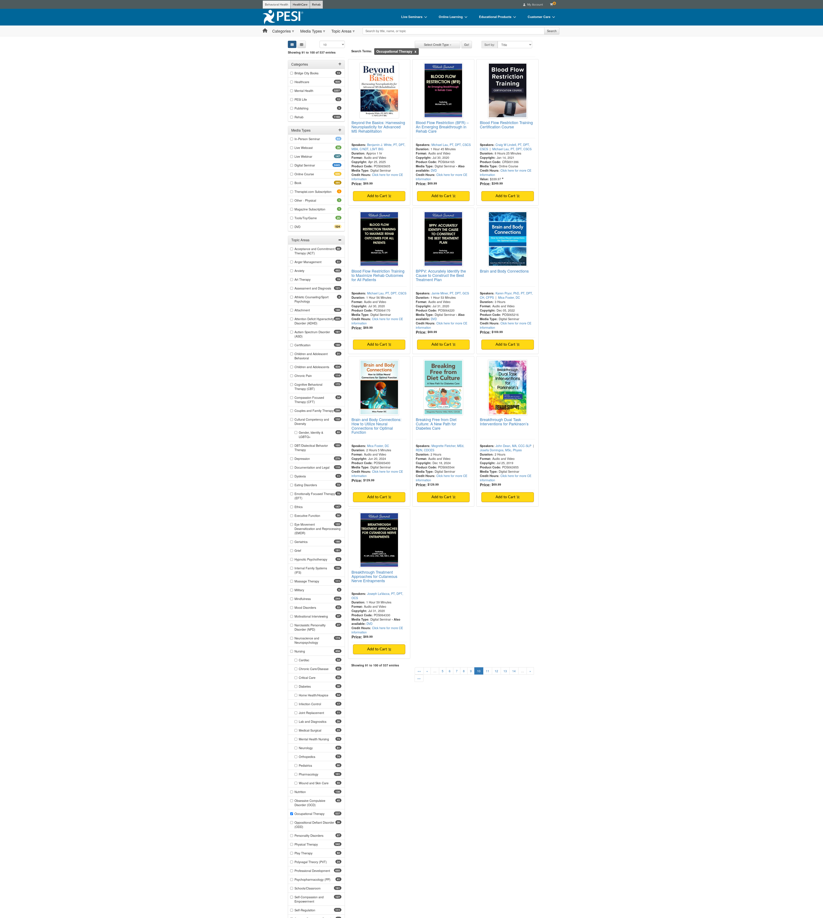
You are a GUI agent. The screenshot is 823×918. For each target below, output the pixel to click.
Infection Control (317, 704)
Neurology (312, 748)
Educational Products (495, 16)
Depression (309, 458)
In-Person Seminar (313, 139)
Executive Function (314, 515)
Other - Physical (311, 200)
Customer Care (539, 16)
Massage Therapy (314, 581)
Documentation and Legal (317, 467)
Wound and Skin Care (320, 783)
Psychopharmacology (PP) (317, 879)
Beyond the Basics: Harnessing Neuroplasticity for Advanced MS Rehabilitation (378, 127)
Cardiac (311, 660)
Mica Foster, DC (509, 297)
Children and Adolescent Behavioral (311, 356)
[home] (283, 17)
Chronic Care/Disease (320, 669)
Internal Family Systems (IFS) (310, 570)
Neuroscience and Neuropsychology (313, 640)
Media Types (311, 31)
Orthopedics (314, 756)
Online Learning (451, 16)
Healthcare (309, 82)
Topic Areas (341, 31)
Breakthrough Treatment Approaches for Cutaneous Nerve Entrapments (374, 576)
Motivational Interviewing (317, 616)
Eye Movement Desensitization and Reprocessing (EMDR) (317, 528)
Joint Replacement (318, 713)
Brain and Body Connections (504, 271)
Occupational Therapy (317, 814)
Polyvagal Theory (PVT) (317, 862)
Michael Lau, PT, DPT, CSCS (451, 144)
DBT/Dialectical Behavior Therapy (311, 447)
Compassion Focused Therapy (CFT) (311, 399)
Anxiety (307, 270)
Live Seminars (411, 16)
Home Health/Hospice (320, 695)
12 (496, 671)
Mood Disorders (312, 607)
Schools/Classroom (315, 888)
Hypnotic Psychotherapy (317, 559)
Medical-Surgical (317, 730)
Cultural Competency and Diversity (311, 421)
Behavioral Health (276, 4)
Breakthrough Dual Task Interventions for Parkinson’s (504, 421)
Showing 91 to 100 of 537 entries (312, 52)
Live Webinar (310, 156)
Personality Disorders (315, 835)
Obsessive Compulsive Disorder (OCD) (311, 802)
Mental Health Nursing (320, 739)
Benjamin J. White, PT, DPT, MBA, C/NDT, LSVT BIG (378, 146)
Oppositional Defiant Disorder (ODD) (314, 824)
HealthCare (300, 4)
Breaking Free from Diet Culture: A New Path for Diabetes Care (436, 424)
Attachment (309, 310)
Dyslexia (306, 476)
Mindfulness (310, 599)
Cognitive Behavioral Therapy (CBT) (312, 386)
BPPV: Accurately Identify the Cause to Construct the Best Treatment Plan (441, 275)
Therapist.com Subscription (317, 191)
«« (419, 671)
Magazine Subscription (315, 209)
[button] (301, 44)
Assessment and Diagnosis (317, 288)
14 (514, 671)
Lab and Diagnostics (319, 721)
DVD (305, 227)
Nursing (307, 651)
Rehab (316, 4)
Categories (281, 31)
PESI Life (307, 99)
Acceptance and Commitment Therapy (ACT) (314, 251)
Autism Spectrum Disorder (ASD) (312, 334)
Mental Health (312, 90)
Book (305, 183)
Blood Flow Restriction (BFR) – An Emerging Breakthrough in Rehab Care (442, 127)
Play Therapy (310, 853)
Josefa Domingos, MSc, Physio (501, 450)
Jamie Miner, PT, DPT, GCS (450, 293)
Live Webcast (310, 148)
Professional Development (317, 870)
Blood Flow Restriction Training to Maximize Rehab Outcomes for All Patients (377, 275)
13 (505, 671)
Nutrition (307, 792)
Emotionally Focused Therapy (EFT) (314, 496)
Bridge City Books (313, 73)
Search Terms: (361, 51)
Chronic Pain (310, 376)
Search (552, 31)
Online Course (311, 174)
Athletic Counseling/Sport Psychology (311, 299)
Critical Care (314, 677)
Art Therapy (309, 279)
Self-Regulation (312, 910)
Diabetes (311, 686)
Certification (310, 345)
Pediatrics (312, 765)
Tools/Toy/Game (312, 218)
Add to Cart (377, 196)
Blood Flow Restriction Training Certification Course (506, 124)
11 (487, 671)
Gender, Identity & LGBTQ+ (311, 434)
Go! (466, 44)
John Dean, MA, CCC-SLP (513, 446)
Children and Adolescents (317, 367)
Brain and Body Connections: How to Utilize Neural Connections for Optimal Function (376, 426)
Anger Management (314, 262)
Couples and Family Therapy (317, 410)
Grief (305, 550)
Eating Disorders (312, 485)
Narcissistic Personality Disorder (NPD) (311, 627)
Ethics (306, 507)
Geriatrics (308, 542)
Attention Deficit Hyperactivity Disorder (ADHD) (314, 321)
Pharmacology (316, 774)
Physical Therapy (313, 844)
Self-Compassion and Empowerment (311, 899)
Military (305, 590)
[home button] (265, 30)
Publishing (307, 108)
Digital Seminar (313, 165)
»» (419, 678)
